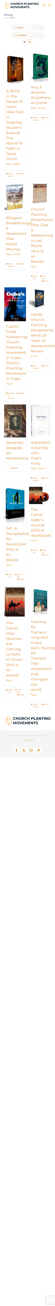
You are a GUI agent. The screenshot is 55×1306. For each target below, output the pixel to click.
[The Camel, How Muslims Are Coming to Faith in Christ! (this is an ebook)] (15, 602)
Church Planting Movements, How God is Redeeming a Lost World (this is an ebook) (42, 235)
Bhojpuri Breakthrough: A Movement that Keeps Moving (19, 233)
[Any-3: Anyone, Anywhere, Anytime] (40, 67)
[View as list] (29, 42)
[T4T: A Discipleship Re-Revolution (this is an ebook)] (15, 505)
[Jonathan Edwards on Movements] (15, 420)
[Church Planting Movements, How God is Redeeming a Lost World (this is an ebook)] (40, 193)
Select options (10, 175)
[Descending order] (41, 27)
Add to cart (35, 277)
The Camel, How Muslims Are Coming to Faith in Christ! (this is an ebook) (14, 649)
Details (21, 174)
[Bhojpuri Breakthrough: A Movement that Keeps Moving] (15, 197)
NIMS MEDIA (29, 740)
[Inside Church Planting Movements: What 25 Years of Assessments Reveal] (40, 298)
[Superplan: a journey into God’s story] (40, 420)
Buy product (36, 367)
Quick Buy (44, 277)
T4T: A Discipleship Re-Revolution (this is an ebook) (17, 544)
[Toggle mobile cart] (44, 5)
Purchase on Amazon (11, 395)
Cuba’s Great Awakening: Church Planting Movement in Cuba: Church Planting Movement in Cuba (17, 352)
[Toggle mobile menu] (49, 5)
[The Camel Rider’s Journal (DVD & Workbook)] (40, 495)
